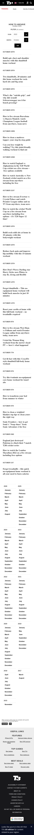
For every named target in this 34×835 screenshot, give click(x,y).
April (6, 500)
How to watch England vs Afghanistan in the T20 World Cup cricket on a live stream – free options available (16, 167)
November (22, 521)
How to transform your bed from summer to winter (15, 397)
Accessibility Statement (17, 785)
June (6, 507)
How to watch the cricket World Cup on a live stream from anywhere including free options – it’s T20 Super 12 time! (17, 213)
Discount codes (25, 767)
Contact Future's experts (17, 788)
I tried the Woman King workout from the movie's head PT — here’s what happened (16, 343)
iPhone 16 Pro (9, 738)
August (7, 514)
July (6, 511)
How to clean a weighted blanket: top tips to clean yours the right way (16, 414)
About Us (17, 791)
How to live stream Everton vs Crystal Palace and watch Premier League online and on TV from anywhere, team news (16, 200)
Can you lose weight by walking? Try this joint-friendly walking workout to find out (17, 147)
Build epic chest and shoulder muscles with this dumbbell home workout (16, 60)
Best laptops (9, 751)
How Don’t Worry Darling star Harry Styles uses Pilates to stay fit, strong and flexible (16, 272)
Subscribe (21, 3)
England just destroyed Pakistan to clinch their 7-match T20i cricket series (17, 443)
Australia (4, 723)
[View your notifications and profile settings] (12, 3)
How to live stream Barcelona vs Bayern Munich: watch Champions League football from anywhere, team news (16, 120)
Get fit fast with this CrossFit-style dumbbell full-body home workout (16, 361)
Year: (9, 34)
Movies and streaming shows (9, 742)
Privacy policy (17, 797)
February (8, 493)
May (6, 504)
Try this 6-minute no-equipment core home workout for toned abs (17, 380)
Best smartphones (9, 755)
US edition (9, 829)
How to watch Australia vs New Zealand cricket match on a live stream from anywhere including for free (17, 179)
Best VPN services (25, 741)
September (23, 514)
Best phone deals (9, 763)
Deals (14, 9)
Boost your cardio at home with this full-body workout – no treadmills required (17, 312)
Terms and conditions (17, 794)
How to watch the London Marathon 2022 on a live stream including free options (17, 453)
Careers (17, 806)
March (7, 497)
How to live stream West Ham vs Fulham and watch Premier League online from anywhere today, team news (16, 331)
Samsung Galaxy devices (25, 738)
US (10, 723)
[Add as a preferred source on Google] (17, 819)
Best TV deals (9, 767)
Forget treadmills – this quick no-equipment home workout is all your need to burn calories (16, 471)
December (22, 524)
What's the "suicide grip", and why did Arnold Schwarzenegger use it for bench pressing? (16, 99)
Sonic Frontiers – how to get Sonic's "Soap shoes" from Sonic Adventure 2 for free (15, 424)
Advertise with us (17, 803)
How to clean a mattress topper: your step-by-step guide (16, 138)
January (8, 490)
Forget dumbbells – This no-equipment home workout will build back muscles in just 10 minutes (16, 292)
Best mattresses (24, 755)
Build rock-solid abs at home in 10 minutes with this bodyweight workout (17, 235)
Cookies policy (17, 800)
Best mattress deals (25, 763)
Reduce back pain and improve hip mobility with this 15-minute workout (17, 253)
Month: (9, 40)
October (22, 517)
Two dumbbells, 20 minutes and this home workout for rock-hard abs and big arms (17, 79)
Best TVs (24, 751)
